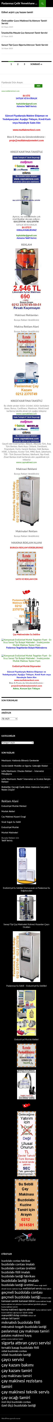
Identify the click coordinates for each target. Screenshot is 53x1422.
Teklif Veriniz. (7, 841)
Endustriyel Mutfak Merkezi (13, 806)
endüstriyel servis (32, 1288)
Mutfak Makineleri (9, 833)
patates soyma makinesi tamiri (12, 1339)
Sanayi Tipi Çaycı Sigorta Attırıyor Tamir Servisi (24, 45)
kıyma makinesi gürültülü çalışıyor (35, 1304)
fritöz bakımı (46, 1289)
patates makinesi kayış (16, 1335)
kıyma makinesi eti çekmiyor (11, 1304)
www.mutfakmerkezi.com (10, 91)
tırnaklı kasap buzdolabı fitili (20, 1347)
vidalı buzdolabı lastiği (16, 1354)
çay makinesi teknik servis (25, 1392)
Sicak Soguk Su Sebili (11, 822)
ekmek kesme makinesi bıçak (11, 1289)
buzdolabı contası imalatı (18, 1264)
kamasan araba (46, 1298)
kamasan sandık (9, 1301)
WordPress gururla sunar (10, 1418)
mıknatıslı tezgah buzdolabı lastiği (23, 1326)
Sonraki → (36, 64)
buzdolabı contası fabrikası (15, 1261)
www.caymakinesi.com (26, 414)
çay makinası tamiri (16, 1376)
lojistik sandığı (28, 1313)
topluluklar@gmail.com (26, 104)
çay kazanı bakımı (17, 1365)
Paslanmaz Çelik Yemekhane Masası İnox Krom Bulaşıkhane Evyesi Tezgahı (20, 3)
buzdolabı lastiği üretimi (17, 1285)
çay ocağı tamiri (15, 1397)
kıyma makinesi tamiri (43, 1310)
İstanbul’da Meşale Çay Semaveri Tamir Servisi (24, 33)
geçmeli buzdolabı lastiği (20, 1297)
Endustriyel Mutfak (10, 827)
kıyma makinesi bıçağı (43, 1301)
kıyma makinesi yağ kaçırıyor (11, 1313)
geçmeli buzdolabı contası (22, 1292)
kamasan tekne (27, 1301)
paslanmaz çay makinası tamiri (25, 1331)
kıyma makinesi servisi (9, 1307)
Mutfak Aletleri (8, 812)
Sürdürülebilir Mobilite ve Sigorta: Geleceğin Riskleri (24, 766)
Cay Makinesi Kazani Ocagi (13, 817)
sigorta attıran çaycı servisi (26, 1343)
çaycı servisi (12, 1359)
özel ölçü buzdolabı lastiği (18, 1405)
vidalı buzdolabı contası (14, 1351)
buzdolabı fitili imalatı (15, 1272)
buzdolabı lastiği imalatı (20, 1281)
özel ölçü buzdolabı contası (16, 1402)
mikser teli (32, 1316)
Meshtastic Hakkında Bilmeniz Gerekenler (20, 761)
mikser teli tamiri (10, 1318)
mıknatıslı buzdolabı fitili (20, 1322)
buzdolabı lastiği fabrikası (18, 1276)
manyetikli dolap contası (14, 1315)
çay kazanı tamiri (16, 1371)
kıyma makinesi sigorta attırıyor (18, 1310)
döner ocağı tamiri (40, 1285)
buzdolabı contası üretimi (18, 1268)
